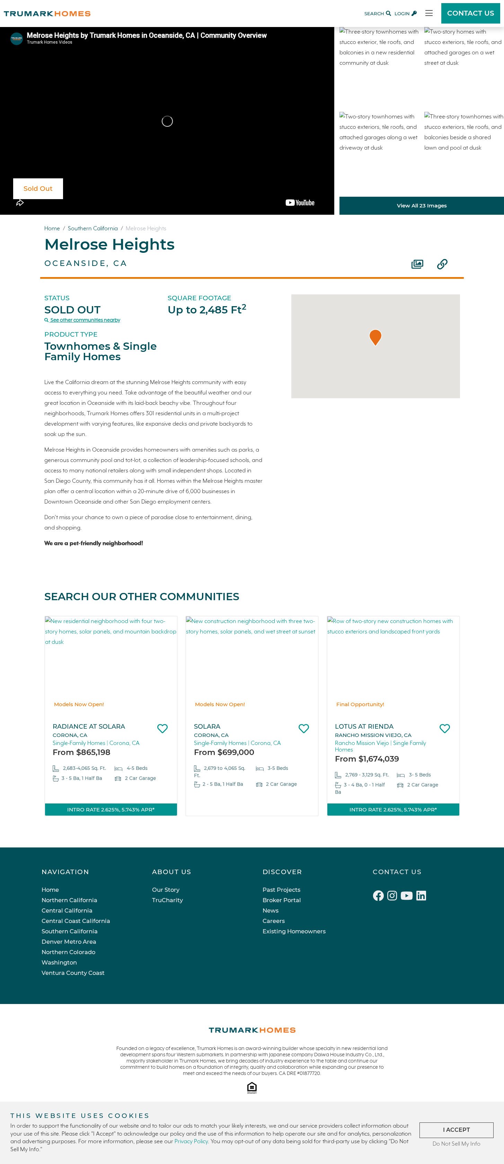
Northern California (69, 900)
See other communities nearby (85, 320)
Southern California (93, 228)
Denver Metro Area (69, 941)
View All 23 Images (422, 205)
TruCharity (167, 900)
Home (52, 228)
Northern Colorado (68, 952)
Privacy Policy (191, 1141)
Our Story (165, 889)
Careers (274, 920)
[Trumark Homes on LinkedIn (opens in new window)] (422, 897)
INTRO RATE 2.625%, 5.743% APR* (110, 809)
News (270, 910)
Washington (59, 962)
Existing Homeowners (294, 931)
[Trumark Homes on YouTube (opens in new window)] (408, 897)
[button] (375, 337)
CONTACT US (470, 13)
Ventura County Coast (73, 972)
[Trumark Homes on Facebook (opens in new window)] (380, 897)
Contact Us (397, 872)
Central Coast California (76, 920)
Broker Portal (282, 900)
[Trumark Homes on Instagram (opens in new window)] (393, 897)
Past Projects (281, 889)
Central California (67, 910)
